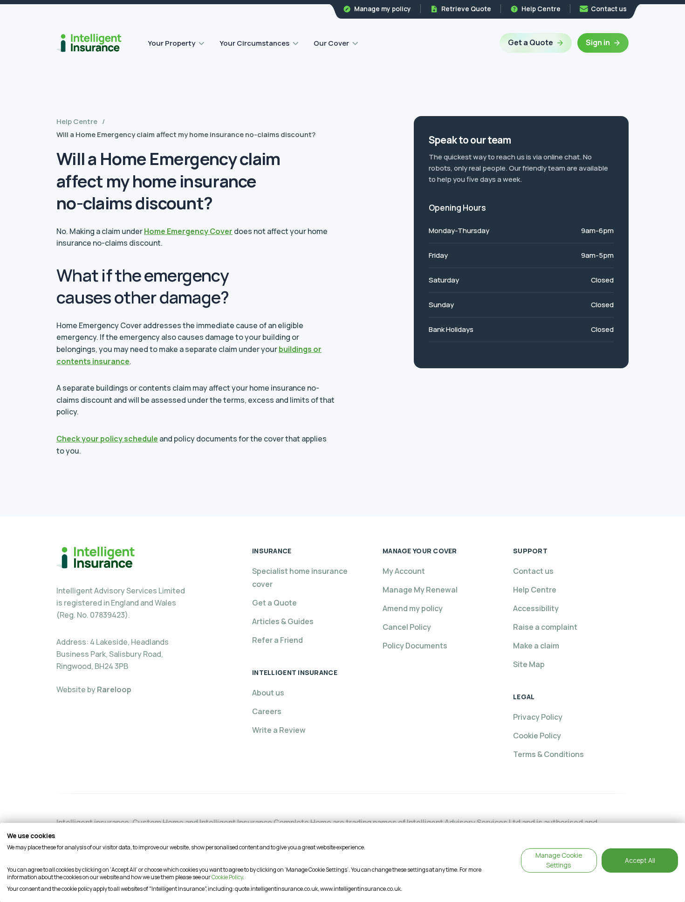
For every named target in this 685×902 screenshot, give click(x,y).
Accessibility (536, 608)
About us (268, 693)
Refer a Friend (277, 640)
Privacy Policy (537, 717)
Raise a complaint (545, 627)
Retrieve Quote (466, 8)
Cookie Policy (537, 735)
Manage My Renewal (420, 590)
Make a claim (536, 645)
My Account (404, 571)
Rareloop (114, 689)
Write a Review (279, 730)
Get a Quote (530, 42)
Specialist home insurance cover (300, 577)
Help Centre (541, 8)
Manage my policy (382, 8)
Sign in (598, 42)
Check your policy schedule (107, 439)
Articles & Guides (283, 621)
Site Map (529, 664)
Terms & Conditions (548, 754)
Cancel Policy (407, 627)
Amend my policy (413, 608)
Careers (266, 711)
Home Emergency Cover (188, 231)
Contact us (609, 8)
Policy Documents (415, 645)
